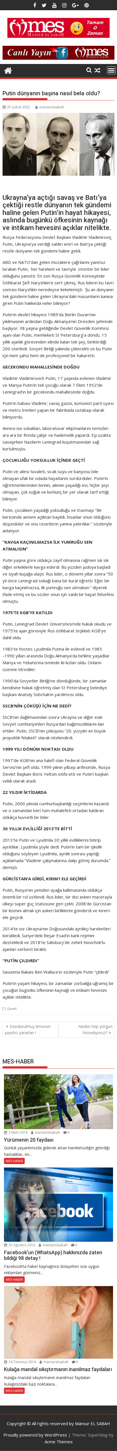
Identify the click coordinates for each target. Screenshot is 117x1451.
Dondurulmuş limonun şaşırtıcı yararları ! (28, 1029)
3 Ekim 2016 (18, 1132)
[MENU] (111, 70)
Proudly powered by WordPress (35, 1435)
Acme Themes (59, 1441)
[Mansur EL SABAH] (8, 70)
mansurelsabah (51, 107)
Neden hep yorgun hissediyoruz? (95, 1029)
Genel (11, 1008)
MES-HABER (14, 1161)
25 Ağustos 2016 (21, 1245)
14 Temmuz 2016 (22, 1361)
